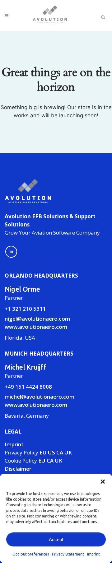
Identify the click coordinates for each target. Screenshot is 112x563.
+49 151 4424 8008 (28, 386)
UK (68, 452)
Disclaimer (18, 468)
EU (43, 452)
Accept (56, 539)
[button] (103, 481)
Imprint (93, 554)
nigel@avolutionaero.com (37, 318)
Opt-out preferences (30, 554)
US (51, 452)
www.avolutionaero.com (36, 326)
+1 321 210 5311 (25, 308)
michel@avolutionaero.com (39, 396)
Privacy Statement (68, 554)
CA (59, 452)
